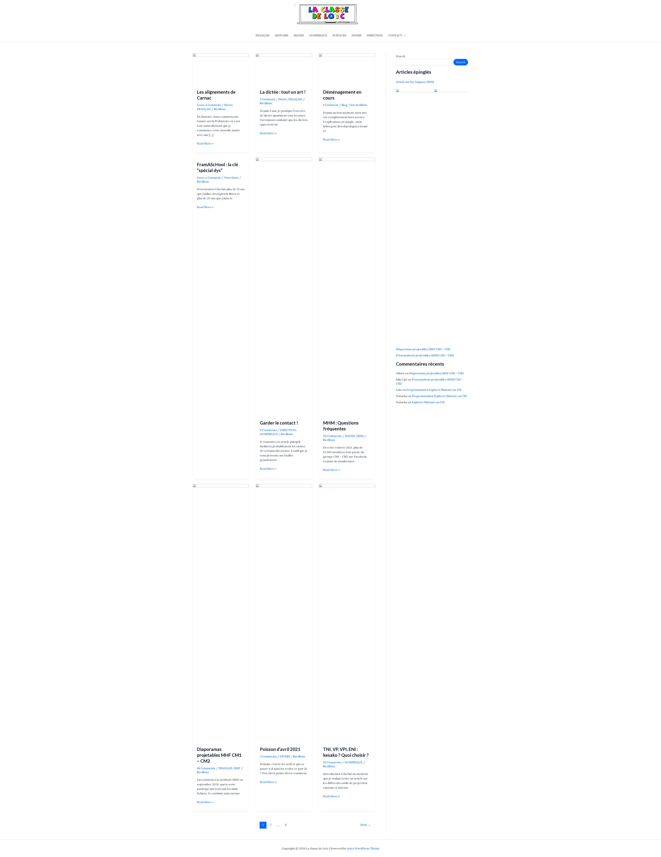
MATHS (299, 35)
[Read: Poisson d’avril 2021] (284, 613)
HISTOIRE (281, 35)
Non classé (231, 177)
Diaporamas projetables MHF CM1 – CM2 (219, 755)
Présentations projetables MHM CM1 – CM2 (425, 355)
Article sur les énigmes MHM (415, 82)
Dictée (228, 105)
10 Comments (332, 762)
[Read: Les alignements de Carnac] (221, 69)
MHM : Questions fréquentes (341, 425)
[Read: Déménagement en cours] (347, 69)
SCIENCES (339, 35)
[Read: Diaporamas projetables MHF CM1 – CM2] (221, 613)
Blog (344, 105)
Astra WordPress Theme (363, 848)
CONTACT (395, 35)
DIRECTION (375, 35)
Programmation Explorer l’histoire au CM (434, 389)
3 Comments (268, 756)
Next (365, 825)
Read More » (205, 144)
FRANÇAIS (262, 35)
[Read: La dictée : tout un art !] (284, 69)
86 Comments (206, 768)
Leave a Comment (209, 105)
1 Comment (267, 99)
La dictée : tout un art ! (283, 92)
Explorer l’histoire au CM (428, 402)
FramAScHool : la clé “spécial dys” (217, 167)
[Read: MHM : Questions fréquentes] (347, 286)
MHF (237, 768)
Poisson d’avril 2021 (280, 749)
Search (400, 56)
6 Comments (268, 430)
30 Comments (332, 436)
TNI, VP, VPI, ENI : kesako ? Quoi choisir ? (346, 752)
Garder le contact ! (279, 423)
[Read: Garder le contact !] (284, 286)
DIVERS (356, 35)
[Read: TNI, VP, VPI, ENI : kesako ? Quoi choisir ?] (347, 613)
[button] (404, 35)
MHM (360, 436)
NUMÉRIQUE (318, 35)
